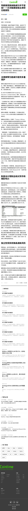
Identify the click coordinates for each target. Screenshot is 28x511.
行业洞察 (17, 477)
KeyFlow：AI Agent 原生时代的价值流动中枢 (10, 416)
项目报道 (17, 480)
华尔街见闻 (3, 14)
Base (9, 448)
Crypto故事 (18, 479)
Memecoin (22, 454)
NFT (2, 482)
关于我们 (17, 490)
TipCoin (20, 451)
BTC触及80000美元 (7, 303)
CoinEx (8, 451)
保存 (21, 282)
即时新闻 (2, 490)
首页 (2, 282)
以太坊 (15, 454)
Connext (14, 451)
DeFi (2, 480)
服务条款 (14, 508)
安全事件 (8, 474)
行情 (23, 477)
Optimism (20, 448)
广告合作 (17, 491)
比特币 (3, 448)
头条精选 (17, 476)
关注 (25, 14)
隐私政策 (14, 506)
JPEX (3, 451)
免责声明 (17, 493)
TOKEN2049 (4, 454)
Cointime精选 (3, 399)
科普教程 (17, 482)
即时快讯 (17, 474)
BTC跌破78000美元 (7, 332)
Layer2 (3, 457)
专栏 (23, 474)
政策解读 (5, 282)
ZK (10, 454)
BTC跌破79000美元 (7, 293)
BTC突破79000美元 (7, 312)
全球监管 (2, 477)
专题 (23, 476)
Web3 (2, 479)
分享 (26, 282)
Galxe (14, 448)
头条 (2, 491)
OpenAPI (2, 493)
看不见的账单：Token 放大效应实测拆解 (9, 423)
